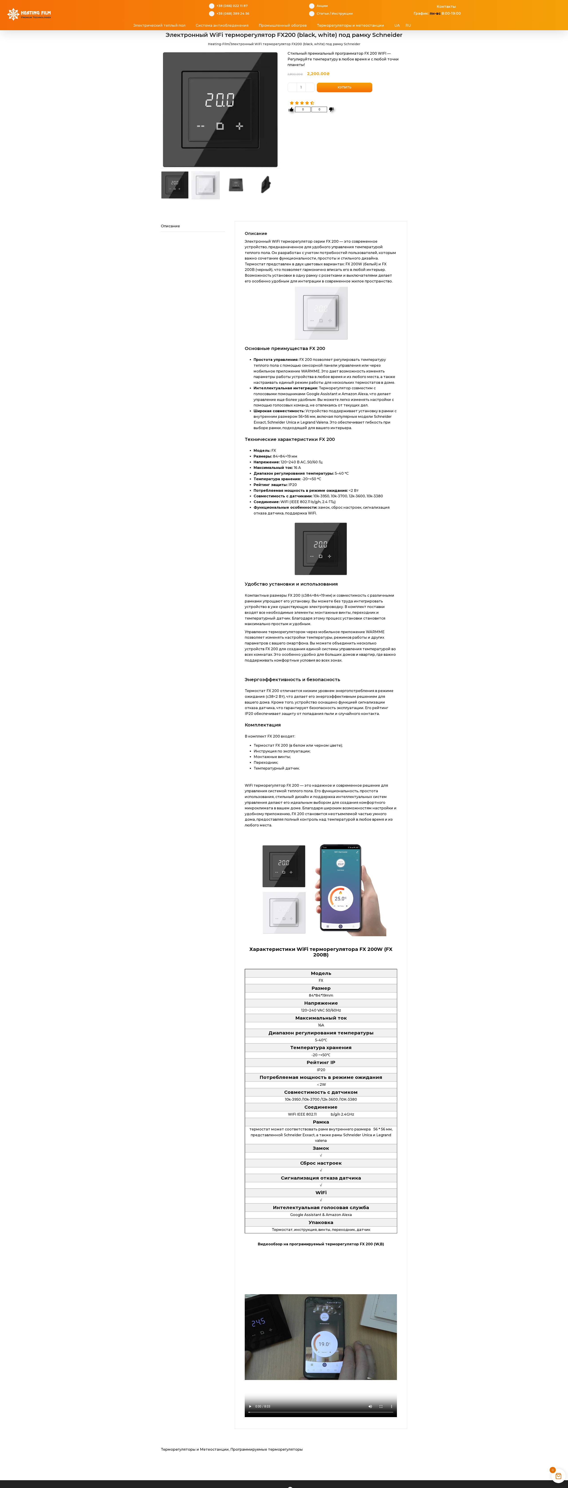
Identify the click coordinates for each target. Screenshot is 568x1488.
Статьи (323, 14)
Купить (344, 87)
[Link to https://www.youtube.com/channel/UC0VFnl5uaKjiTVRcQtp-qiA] (425, 6)
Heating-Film (218, 44)
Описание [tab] (170, 226)
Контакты (446, 6)
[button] (428, 25)
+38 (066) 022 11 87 (232, 6)
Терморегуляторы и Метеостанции (195, 1449)
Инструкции (342, 14)
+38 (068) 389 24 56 (233, 14)
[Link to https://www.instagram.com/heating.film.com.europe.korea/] (418, 6)
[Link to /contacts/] (432, 6)
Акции (322, 6)
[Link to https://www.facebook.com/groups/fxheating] (411, 6)
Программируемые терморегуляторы (266, 1449)
